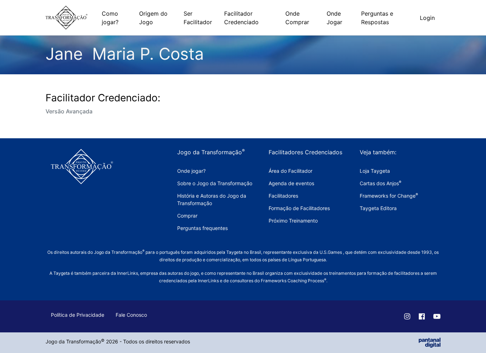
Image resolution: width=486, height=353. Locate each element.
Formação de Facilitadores (299, 208)
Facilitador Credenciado (241, 18)
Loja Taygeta (375, 171)
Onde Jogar (334, 18)
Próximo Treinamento (293, 221)
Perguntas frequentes (202, 228)
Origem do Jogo (153, 18)
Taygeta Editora (378, 208)
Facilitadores (283, 196)
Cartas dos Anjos (380, 183)
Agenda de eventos (291, 183)
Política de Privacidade (77, 315)
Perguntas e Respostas (377, 18)
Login (427, 17)
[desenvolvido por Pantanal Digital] (429, 342)
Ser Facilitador (198, 18)
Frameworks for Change (389, 196)
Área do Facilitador (290, 171)
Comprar (187, 216)
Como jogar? (110, 18)
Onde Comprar (297, 18)
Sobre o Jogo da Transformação (214, 183)
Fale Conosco (131, 315)
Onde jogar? (191, 171)
